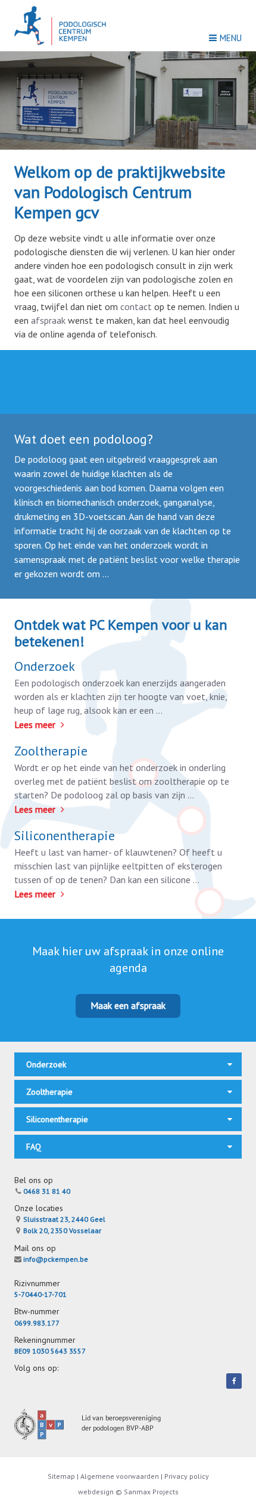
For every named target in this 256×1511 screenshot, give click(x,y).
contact (136, 306)
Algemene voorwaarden (119, 1476)
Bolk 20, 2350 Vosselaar (61, 1230)
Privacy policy (186, 1476)
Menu (231, 38)
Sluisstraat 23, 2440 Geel (63, 1219)
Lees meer (36, 724)
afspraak (48, 320)
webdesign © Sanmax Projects (128, 1491)
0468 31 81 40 (45, 1191)
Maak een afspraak (128, 1005)
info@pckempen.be (54, 1259)
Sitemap (62, 1476)
